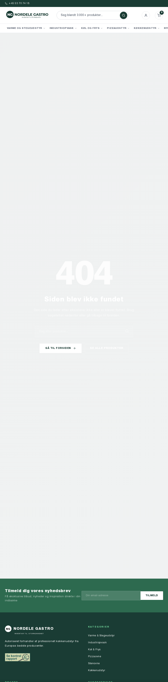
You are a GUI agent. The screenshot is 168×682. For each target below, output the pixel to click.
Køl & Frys (94, 649)
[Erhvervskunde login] (146, 15)
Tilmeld (151, 595)
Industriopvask (62, 28)
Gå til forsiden (58, 348)
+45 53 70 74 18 (19, 3)
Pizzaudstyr (116, 28)
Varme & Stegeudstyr (101, 635)
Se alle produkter (106, 348)
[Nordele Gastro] (27, 15)
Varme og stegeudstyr (24, 28)
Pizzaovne (94, 656)
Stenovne (94, 663)
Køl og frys (90, 28)
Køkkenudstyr (145, 28)
